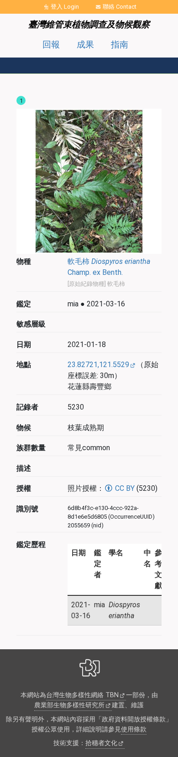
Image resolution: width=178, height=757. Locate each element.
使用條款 (134, 729)
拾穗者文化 (101, 743)
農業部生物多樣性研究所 (69, 705)
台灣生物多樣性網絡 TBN (82, 695)
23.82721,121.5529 (98, 364)
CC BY (124, 488)
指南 (119, 44)
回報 (51, 44)
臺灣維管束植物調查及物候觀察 (89, 24)
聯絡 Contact (119, 6)
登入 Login (65, 6)
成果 (85, 44)
